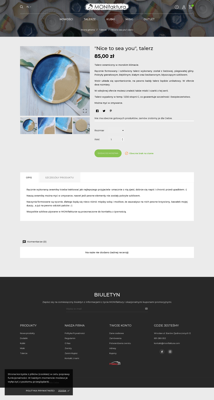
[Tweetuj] (104, 111)
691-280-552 (160, 338)
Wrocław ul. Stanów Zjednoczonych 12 (172, 333)
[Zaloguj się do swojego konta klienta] (184, 7)
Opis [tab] (29, 177)
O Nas (67, 343)
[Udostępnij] (97, 111)
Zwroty (68, 348)
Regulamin (70, 338)
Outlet (149, 19)
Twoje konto (120, 325)
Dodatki (24, 338)
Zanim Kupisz (71, 353)
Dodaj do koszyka (108, 153)
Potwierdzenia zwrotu (120, 343)
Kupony (113, 353)
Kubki (110, 19)
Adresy (112, 348)
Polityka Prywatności (40, 390)
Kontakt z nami (72, 358)
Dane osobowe (116, 333)
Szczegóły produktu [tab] (59, 177)
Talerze (90, 19)
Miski (129, 19)
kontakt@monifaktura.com (167, 343)
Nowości (66, 19)
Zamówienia (115, 338)
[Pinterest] (110, 111)
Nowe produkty (27, 333)
